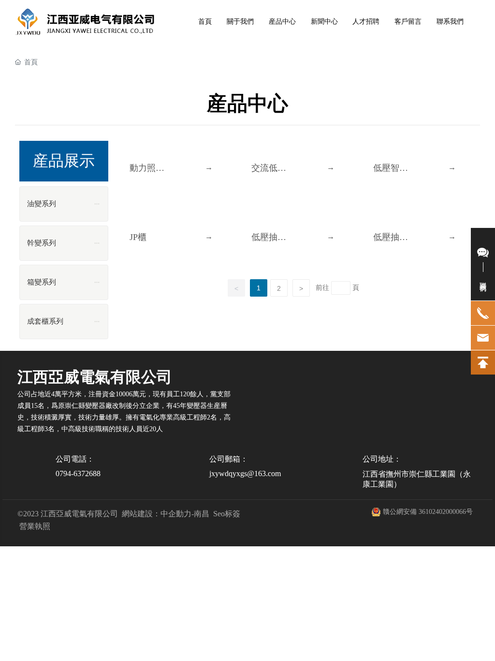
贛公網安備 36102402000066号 (428, 511)
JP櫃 (138, 237)
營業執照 (34, 526)
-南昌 (200, 514)
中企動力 (175, 514)
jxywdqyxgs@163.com (245, 473)
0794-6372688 (78, 473)
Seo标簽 (226, 514)
